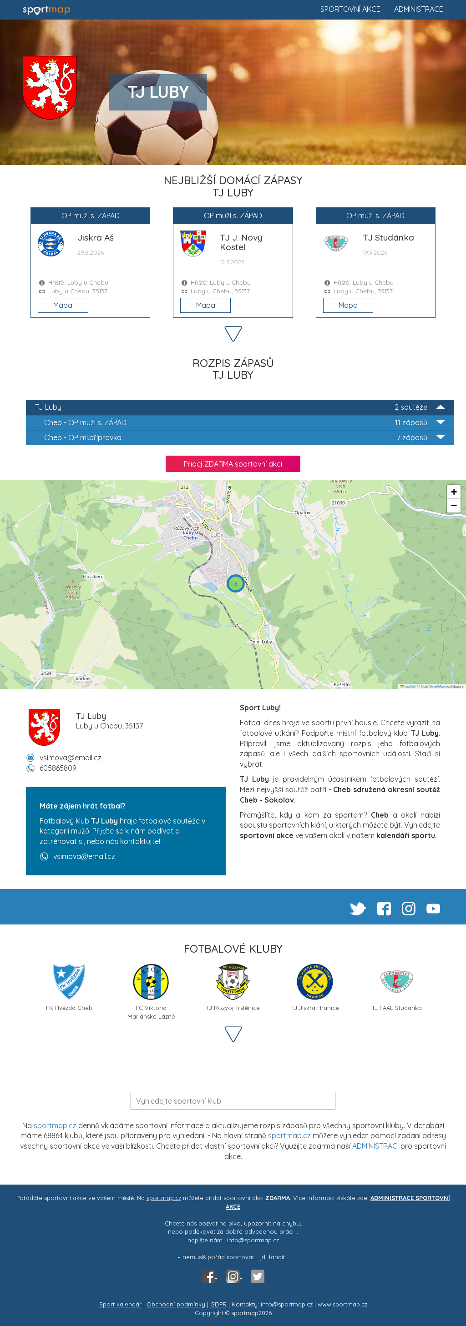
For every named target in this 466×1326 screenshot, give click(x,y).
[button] (236, 583)
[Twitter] (257, 1275)
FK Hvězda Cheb (69, 1007)
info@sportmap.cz (253, 1240)
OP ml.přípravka (235, 437)
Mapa (62, 305)
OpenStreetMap (433, 685)
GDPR (218, 1304)
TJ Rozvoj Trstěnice (233, 1007)
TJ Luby (231, 407)
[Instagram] (234, 1275)
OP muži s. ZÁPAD (235, 422)
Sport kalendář (120, 1304)
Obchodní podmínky (176, 1304)
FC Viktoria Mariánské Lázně (151, 1011)
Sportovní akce (350, 9)
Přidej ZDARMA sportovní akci (233, 463)
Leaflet (409, 685)
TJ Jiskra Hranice (315, 1007)
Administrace (418, 9)
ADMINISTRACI (375, 1145)
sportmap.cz (55, 1125)
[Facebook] (209, 1275)
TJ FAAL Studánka (397, 1007)
